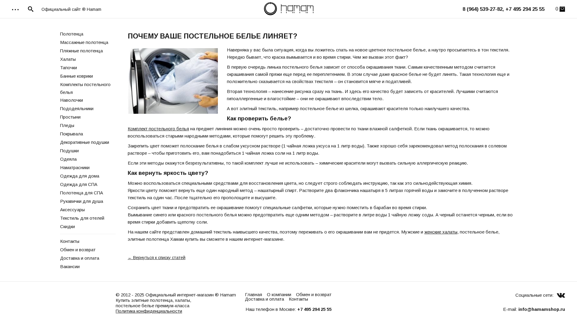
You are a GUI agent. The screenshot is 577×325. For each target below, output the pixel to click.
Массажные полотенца (84, 42)
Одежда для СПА (78, 184)
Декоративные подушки (84, 142)
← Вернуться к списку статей (156, 257)
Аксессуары (72, 209)
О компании (279, 294)
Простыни (70, 116)
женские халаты (440, 231)
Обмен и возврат (78, 249)
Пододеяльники (76, 108)
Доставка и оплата (79, 258)
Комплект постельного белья (158, 128)
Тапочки (68, 67)
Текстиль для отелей (82, 218)
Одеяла (68, 159)
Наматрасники (75, 167)
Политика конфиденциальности (149, 311)
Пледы (67, 125)
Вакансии (70, 266)
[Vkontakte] (561, 295)
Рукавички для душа (81, 201)
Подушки (69, 150)
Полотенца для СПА (81, 192)
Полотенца (71, 33)
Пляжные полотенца (81, 50)
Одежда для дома (79, 175)
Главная (253, 294)
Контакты (69, 241)
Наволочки (71, 100)
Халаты (68, 59)
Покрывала (71, 133)
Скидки (67, 226)
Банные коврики (76, 76)
